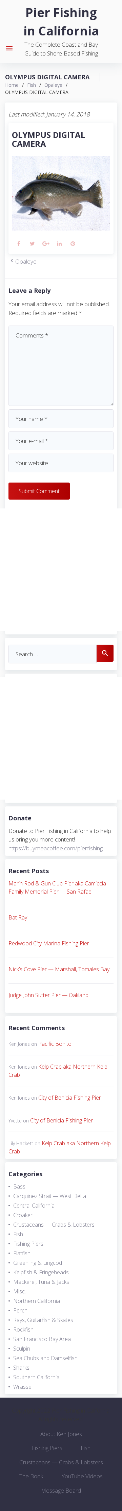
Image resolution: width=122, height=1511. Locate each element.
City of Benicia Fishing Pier (69, 1097)
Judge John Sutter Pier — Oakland (48, 995)
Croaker (23, 1215)
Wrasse (22, 1386)
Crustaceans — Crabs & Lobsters (54, 1224)
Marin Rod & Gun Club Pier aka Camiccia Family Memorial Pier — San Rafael (57, 887)
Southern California (36, 1377)
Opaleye (53, 85)
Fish (31, 85)
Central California (34, 1205)
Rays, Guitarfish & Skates (43, 1320)
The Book (31, 1476)
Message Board (61, 1490)
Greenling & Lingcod (37, 1262)
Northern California (36, 1301)
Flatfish (21, 1253)
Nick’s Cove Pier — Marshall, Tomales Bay (58, 969)
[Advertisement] (61, 569)
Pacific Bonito (55, 1044)
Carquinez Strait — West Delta (49, 1196)
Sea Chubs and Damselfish (45, 1358)
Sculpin (21, 1348)
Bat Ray (17, 917)
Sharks (21, 1367)
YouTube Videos (82, 1476)
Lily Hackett (20, 1143)
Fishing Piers (28, 1243)
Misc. (19, 1291)
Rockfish (23, 1329)
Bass (19, 1186)
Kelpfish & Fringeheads (41, 1272)
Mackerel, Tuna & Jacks (41, 1282)
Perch (20, 1310)
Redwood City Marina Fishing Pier (48, 943)
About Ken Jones (61, 1434)
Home (12, 85)
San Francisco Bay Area (42, 1339)
